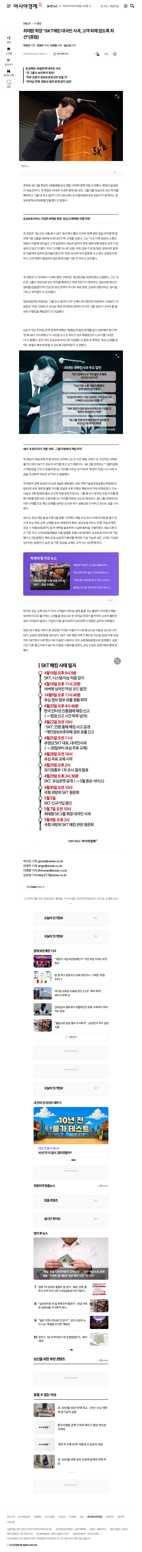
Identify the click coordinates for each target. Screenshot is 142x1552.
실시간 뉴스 (52, 6)
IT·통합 (37, 23)
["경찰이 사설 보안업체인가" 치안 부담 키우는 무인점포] (43, 967)
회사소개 (11, 1516)
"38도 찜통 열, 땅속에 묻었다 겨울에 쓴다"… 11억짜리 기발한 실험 (83, 1461)
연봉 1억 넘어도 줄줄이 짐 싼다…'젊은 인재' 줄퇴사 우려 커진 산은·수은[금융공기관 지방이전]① (62, 1290)
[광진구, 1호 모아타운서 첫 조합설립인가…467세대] (99, 1345)
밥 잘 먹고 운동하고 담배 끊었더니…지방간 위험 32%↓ (80, 977)
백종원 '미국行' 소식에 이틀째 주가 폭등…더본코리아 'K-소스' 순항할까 (92, 565)
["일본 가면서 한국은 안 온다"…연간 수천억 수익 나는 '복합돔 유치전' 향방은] (99, 1328)
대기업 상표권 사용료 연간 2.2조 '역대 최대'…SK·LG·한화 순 (79, 993)
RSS (81, 1516)
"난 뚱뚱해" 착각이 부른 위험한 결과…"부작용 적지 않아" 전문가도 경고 (82, 1410)
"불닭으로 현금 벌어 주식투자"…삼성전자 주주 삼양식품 (81, 1025)
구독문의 (61, 1516)
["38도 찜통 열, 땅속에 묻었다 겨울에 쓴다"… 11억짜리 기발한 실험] (44, 1468)
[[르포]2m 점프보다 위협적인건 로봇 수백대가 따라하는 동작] (43, 1015)
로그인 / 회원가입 (110, 6)
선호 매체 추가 (62, 54)
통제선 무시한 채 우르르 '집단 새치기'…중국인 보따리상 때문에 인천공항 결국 (92, 587)
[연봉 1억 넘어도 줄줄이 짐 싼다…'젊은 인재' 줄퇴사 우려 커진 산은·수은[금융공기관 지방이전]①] (99, 1295)
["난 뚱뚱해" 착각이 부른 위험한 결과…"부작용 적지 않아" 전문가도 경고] (44, 1416)
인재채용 (37, 1516)
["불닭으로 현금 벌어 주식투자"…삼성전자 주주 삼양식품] (43, 1031)
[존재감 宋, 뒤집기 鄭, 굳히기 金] (44, 1433)
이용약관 (109, 1516)
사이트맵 (11, 1522)
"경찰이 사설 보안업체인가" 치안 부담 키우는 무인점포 (81, 961)
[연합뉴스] (71, 126)
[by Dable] (102, 1360)
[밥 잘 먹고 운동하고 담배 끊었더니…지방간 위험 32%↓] (43, 983)
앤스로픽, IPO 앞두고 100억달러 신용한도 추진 (92, 572)
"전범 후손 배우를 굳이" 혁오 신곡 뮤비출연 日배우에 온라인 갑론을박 (92, 580)
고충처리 (120, 1516)
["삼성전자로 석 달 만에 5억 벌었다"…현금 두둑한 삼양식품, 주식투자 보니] (99, 1311)
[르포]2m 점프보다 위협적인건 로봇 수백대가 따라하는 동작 (81, 1009)
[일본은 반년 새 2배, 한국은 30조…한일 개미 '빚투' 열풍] (44, 1450)
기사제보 (72, 1516)
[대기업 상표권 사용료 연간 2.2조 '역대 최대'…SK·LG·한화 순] (43, 999)
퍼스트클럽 (49, 1516)
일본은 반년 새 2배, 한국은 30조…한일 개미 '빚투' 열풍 (83, 1444)
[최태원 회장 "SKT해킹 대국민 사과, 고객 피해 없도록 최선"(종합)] (71, 392)
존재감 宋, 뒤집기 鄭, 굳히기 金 (76, 1427)
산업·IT (27, 23)
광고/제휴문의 (24, 1516)
